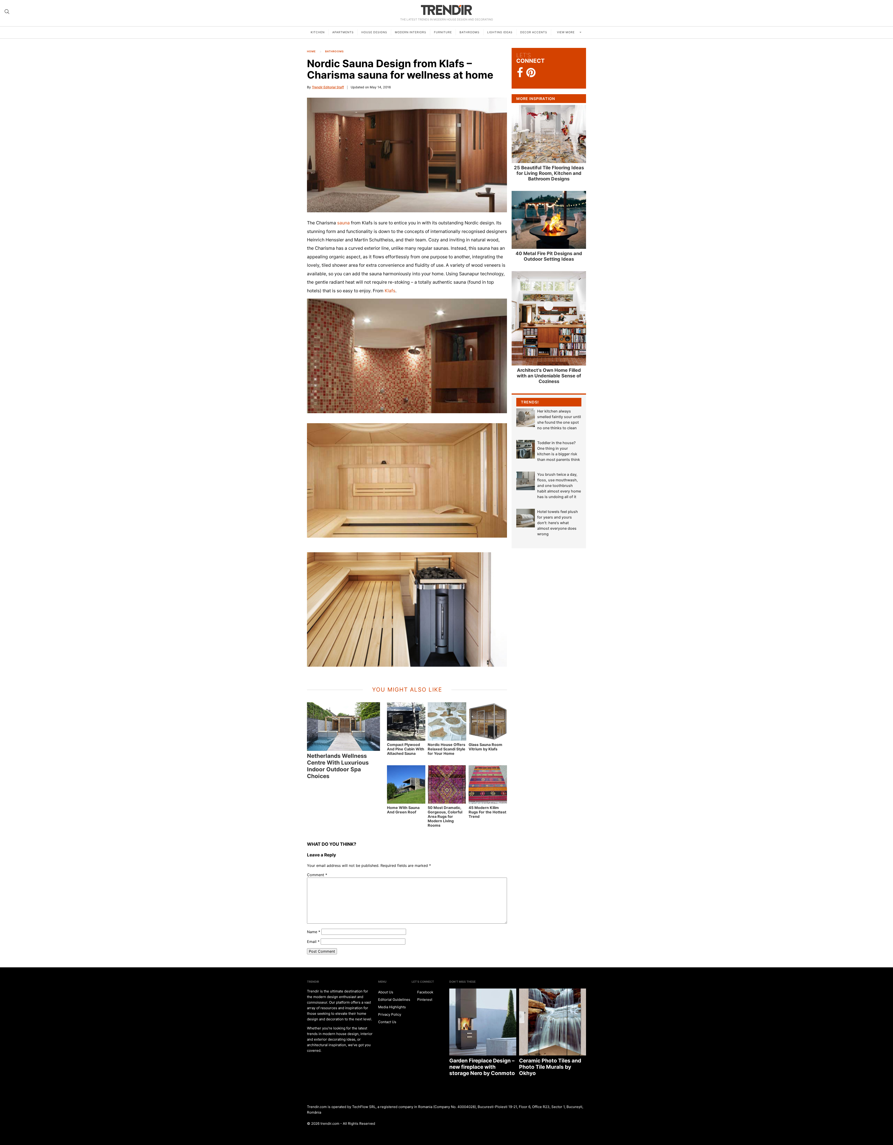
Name (313, 931)
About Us (385, 992)
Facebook (424, 992)
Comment (317, 874)
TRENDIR (446, 10)
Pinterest (424, 999)
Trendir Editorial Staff (328, 87)
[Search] (7, 11)
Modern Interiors (410, 32)
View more (566, 32)
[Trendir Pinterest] (531, 73)
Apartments (343, 32)
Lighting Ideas (500, 32)
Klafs (390, 290)
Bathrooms (470, 32)
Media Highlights (392, 1007)
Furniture (443, 32)
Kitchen (318, 32)
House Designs (374, 32)
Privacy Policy (389, 1014)
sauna (343, 223)
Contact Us (387, 1022)
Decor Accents (533, 32)
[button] (407, 155)
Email (313, 941)
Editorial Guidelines (394, 999)
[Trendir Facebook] (520, 72)
